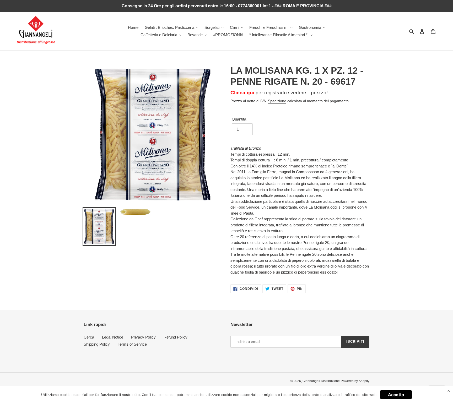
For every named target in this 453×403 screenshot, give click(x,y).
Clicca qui (242, 92)
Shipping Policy (97, 344)
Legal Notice (112, 337)
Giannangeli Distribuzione (321, 381)
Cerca (89, 337)
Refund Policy (175, 337)
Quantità (239, 119)
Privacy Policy (143, 337)
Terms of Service (132, 344)
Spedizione (277, 101)
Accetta (396, 394)
